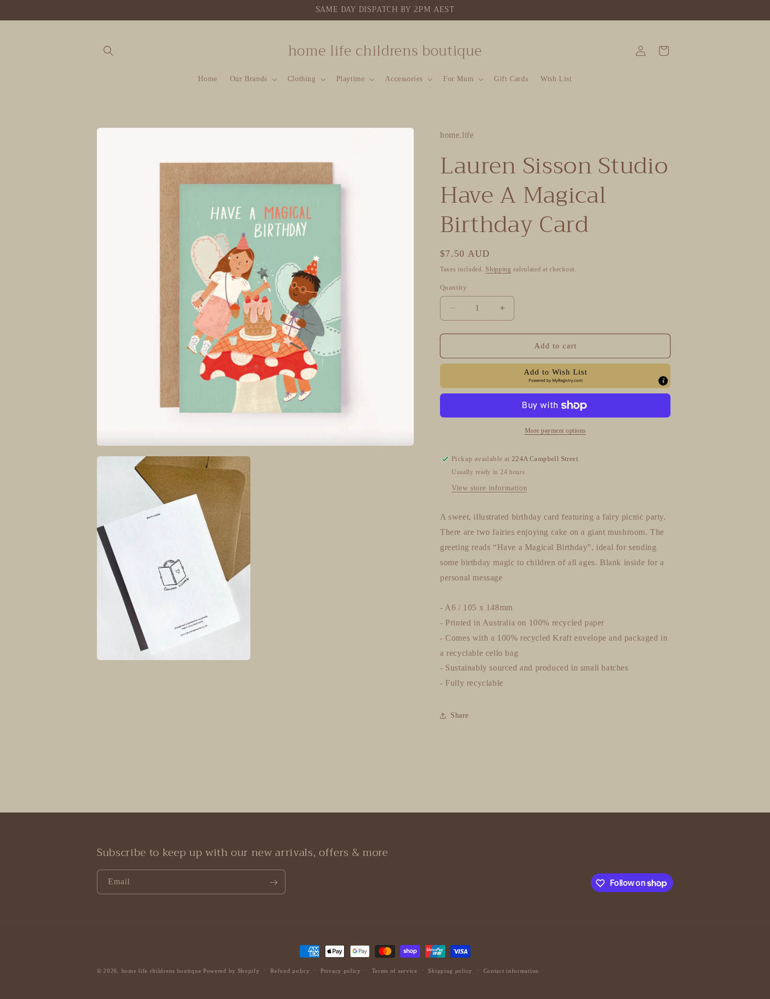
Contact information (511, 970)
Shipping (498, 269)
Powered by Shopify (231, 971)
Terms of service (394, 970)
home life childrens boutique (162, 971)
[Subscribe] (273, 882)
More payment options (555, 430)
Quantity (453, 287)
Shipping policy (450, 970)
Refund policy (290, 970)
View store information (489, 488)
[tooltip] (663, 381)
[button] (108, 50)
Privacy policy (341, 970)
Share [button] (459, 715)
